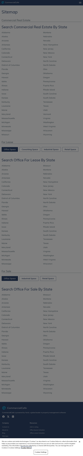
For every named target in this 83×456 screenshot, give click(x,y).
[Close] (79, 441)
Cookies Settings (41, 452)
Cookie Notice (26, 448)
